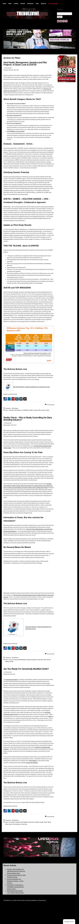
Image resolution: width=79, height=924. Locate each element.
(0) (10, 68)
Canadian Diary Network (21, 822)
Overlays (72, 58)
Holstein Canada (33, 410)
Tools (37, 3)
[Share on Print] (21, 399)
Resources (30, 3)
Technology (15, 408)
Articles (16, 3)
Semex (43, 410)
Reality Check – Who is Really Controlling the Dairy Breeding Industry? (27, 418)
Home (4, 3)
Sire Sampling (16, 824)
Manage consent (69, 921)
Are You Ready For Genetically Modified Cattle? (26, 668)
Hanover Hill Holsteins (32, 762)
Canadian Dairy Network (15, 410)
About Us (43, 3)
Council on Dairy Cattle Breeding (17, 659)
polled (49, 716)
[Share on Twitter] (9, 399)
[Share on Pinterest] (13, 399)
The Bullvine (15, 657)
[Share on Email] (25, 399)
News (10, 3)
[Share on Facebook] (5, 399)
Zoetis (47, 410)
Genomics (40, 659)
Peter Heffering (33, 760)
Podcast (23, 3)
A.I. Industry (12, 822)
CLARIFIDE (25, 410)
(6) (10, 672)
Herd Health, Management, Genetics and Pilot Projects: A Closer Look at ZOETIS (25, 63)
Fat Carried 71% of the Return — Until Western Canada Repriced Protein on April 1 (15, 887)
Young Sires (24, 824)
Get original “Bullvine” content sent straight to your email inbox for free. (31, 387)
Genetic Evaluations (31, 659)
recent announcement (11, 679)
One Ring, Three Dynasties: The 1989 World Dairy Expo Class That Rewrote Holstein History (16, 871)
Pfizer (39, 410)
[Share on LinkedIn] (17, 399)
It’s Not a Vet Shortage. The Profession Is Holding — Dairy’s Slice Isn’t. (15, 881)
